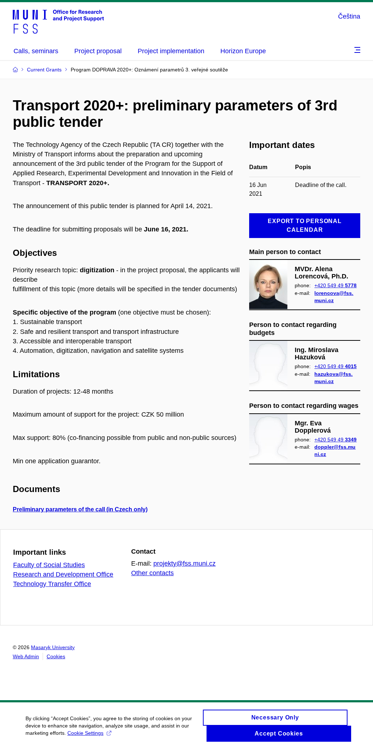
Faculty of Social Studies (49, 565)
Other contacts (152, 573)
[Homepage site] (58, 21)
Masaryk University (53, 647)
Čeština (349, 16)
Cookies (56, 656)
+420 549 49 (335, 285)
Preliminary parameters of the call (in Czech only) (80, 509)
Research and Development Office (63, 574)
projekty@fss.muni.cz (184, 563)
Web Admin (26, 656)
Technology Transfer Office (52, 584)
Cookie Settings (85, 733)
